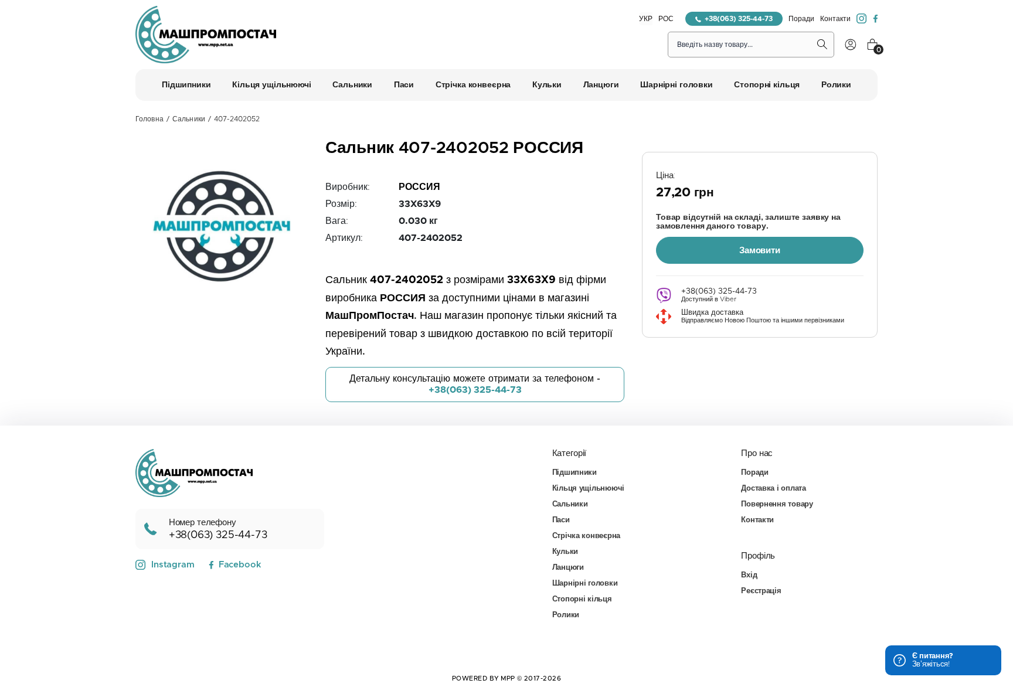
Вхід (749, 575)
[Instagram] (861, 18)
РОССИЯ (419, 187)
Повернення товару (777, 504)
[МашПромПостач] (205, 34)
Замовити (759, 250)
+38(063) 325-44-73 (739, 18)
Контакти (835, 18)
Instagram (173, 564)
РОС (666, 18)
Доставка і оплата (773, 488)
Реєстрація (761, 591)
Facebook (240, 564)
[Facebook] (875, 19)
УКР (645, 18)
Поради (801, 18)
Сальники (188, 119)
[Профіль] (850, 44)
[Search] (822, 44)
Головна (149, 119)
